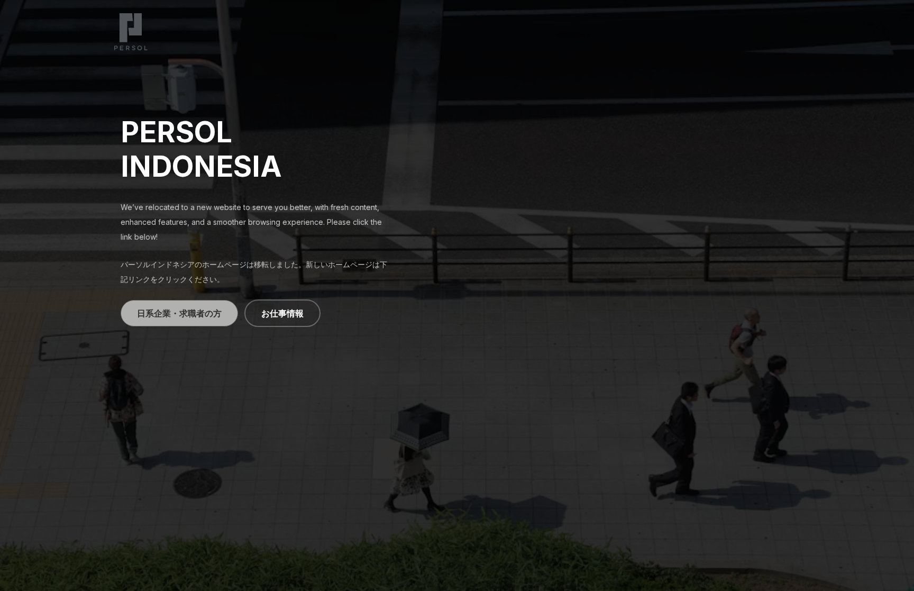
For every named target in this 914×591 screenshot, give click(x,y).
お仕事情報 (282, 313)
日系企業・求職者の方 (179, 313)
